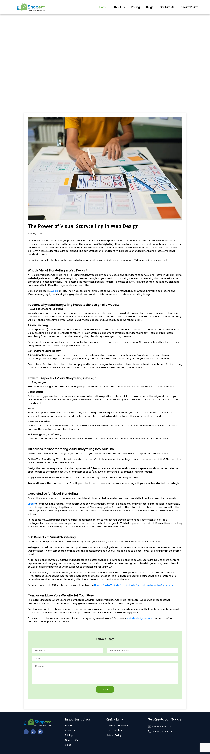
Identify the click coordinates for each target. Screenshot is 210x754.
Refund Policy (113, 735)
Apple (54, 291)
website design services (140, 618)
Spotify (32, 503)
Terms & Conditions (117, 725)
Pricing (135, 7)
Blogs (149, 7)
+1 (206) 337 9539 (162, 731)
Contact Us (167, 7)
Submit (105, 689)
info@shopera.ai (161, 726)
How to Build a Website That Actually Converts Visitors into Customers (133, 585)
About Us (119, 7)
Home (103, 7)
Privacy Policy (189, 7)
